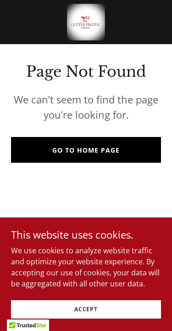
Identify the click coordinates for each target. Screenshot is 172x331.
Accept (86, 309)
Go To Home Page (86, 150)
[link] (86, 22)
